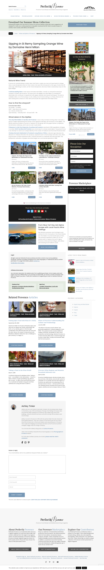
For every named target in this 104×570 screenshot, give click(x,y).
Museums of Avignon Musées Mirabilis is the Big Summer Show (23, 287)
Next (96, 80)
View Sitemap (83, 558)
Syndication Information (17, 263)
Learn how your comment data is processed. (44, 499)
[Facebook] (28, 211)
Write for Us (23, 9)
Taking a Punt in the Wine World (20, 370)
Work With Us (17, 9)
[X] (45, 211)
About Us (11, 9)
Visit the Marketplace (48, 549)
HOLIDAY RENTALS (15, 16)
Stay (75, 312)
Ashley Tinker (26, 75)
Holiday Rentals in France (81, 556)
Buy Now (82, 248)
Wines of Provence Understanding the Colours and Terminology (51, 321)
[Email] (39, 211)
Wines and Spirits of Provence (27, 33)
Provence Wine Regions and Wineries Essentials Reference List (51, 371)
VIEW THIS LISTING (81, 104)
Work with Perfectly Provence (66, 556)
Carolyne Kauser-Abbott (46, 314)
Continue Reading (17, 345)
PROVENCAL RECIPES (27, 16)
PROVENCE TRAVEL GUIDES (80, 16)
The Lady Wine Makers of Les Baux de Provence (22, 120)
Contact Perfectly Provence (70, 558)
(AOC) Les (18, 129)
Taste (16, 33)
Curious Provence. (48, 428)
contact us (36, 261)
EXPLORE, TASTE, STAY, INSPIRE (42, 16)
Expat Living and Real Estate (81, 304)
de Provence (27, 129)
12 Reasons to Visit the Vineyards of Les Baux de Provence (26, 127)
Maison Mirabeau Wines (16, 364)
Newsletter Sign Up (21, 556)
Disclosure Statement (56, 558)
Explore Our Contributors (79, 549)
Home (10, 33)
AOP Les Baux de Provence (25, 219)
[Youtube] (42, 211)
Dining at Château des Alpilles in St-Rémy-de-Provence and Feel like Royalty (84, 289)
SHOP (92, 16)
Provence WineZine (15, 314)
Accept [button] (78, 568)
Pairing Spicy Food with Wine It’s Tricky (22, 320)
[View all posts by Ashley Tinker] (14, 406)
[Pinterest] (35, 211)
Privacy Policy (81, 166)
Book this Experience (48, 247)
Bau (22, 129)
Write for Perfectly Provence (49, 556)
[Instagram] (32, 211)
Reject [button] (84, 568)
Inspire (76, 310)
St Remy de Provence (39, 219)
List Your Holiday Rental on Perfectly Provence (29, 558)
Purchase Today (81, 25)
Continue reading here (15, 91)
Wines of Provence (51, 219)
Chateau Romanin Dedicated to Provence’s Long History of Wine (28, 133)
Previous (67, 80)
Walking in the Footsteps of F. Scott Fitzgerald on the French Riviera (84, 280)
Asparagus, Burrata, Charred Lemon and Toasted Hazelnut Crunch (84, 271)
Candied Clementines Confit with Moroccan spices (48, 287)
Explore (76, 307)
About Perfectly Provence (20, 549)
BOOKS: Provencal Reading (61, 16)
